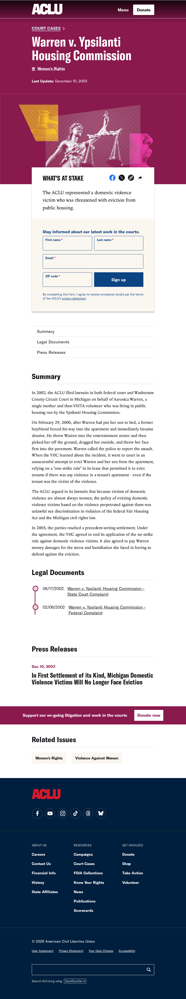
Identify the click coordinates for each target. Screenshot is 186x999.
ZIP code (51, 276)
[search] (148, 969)
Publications (84, 901)
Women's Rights (51, 68)
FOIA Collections (88, 873)
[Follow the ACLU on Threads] (88, 813)
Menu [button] (123, 9)
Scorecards (83, 910)
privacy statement (74, 298)
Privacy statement (71, 951)
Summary (45, 331)
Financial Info (44, 873)
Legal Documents (53, 341)
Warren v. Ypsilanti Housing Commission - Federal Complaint (107, 610)
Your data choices (101, 951)
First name (53, 240)
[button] (131, 178)
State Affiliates (45, 892)
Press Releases (51, 352)
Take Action (132, 873)
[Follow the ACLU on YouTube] (49, 813)
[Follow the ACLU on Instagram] (62, 813)
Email (49, 258)
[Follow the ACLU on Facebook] (37, 813)
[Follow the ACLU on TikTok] (75, 813)
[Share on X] (122, 179)
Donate (144, 9)
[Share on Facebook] (112, 179)
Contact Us (41, 863)
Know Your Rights (89, 882)
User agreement (43, 951)
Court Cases (46, 28)
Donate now (148, 715)
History (38, 882)
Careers (38, 854)
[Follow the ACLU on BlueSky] (100, 813)
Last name (104, 240)
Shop (126, 863)
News (78, 892)
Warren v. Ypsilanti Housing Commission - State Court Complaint (105, 591)
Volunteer (130, 882)
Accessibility (127, 951)
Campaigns (83, 854)
